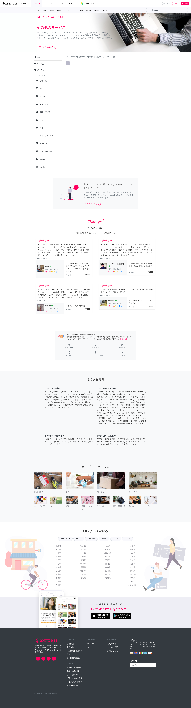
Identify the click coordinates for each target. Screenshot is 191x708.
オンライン (132, 585)
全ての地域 (65, 539)
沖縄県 (132, 578)
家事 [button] (52, 10)
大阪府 (115, 539)
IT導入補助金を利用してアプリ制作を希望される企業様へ (75, 681)
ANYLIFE (91, 644)
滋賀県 (83, 578)
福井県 (83, 553)
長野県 (83, 560)
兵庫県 (108, 546)
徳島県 (108, 574)
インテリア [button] (72, 10)
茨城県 (58, 571)
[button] (166, 3)
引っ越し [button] (60, 10)
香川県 (108, 578)
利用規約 (70, 647)
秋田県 (58, 560)
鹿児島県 (132, 574)
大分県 (132, 567)
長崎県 (132, 560)
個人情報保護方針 (74, 658)
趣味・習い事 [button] (85, 10)
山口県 (108, 571)
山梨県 (83, 557)
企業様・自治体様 (74, 668)
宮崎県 (132, 571)
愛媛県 (132, 546)
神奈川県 (91, 539)
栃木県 (58, 574)
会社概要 (70, 644)
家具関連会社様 (73, 671)
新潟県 (58, 585)
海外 (132, 581)
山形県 (58, 564)
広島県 (108, 567)
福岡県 (132, 553)
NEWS (89, 647)
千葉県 (58, 581)
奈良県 (108, 549)
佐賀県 (132, 557)
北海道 (58, 546)
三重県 (83, 574)
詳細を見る (123, 339)
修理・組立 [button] (42, 10)
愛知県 (83, 571)
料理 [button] (105, 10)
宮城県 (58, 557)
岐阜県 (83, 564)
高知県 (132, 549)
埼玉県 (104, 539)
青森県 (58, 549)
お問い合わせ (112, 651)
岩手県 (58, 553)
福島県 (58, 567)
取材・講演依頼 (73, 675)
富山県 (83, 546)
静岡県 (83, 567)
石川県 (83, 549)
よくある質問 (112, 647)
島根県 (108, 560)
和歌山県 (107, 553)
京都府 (127, 539)
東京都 (78, 539)
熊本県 (132, 564)
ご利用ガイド (112, 644)
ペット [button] (97, 10)
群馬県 (58, 578)
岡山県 (108, 564)
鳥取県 (108, 557)
